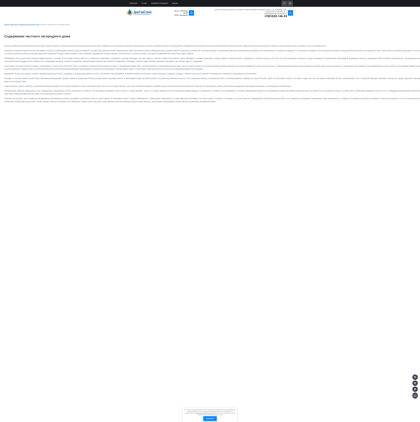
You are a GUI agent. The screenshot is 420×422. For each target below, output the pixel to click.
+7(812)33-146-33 (275, 16)
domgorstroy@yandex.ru (275, 14)
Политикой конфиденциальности (205, 413)
